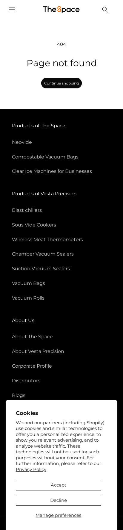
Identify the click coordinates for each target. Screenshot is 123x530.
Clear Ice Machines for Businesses (52, 171)
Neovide (22, 142)
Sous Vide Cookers (34, 225)
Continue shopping (61, 83)
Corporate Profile (32, 366)
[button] (12, 9)
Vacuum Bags (28, 283)
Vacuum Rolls (28, 298)
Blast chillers (27, 210)
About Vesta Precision (38, 351)
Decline (58, 500)
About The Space (32, 336)
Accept (58, 485)
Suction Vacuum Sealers (41, 268)
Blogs (18, 395)
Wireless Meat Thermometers (47, 239)
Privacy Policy (31, 469)
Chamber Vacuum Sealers (43, 254)
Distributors (26, 380)
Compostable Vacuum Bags (45, 157)
